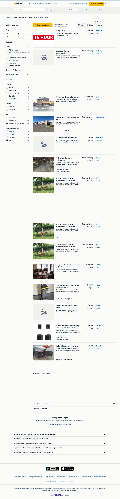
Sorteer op (98, 22)
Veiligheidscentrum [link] (51, 3)
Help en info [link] (32, 3)
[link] (21, 4)
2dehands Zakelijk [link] (20, 477)
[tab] (81, 25)
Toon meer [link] (9, 79)
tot (19, 33)
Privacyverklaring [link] (73, 477)
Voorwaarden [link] (41, 3)
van (7, 33)
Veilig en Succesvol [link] (35, 477)
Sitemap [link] (71, 482)
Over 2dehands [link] (51, 482)
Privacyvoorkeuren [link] (100, 477)
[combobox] (29, 9)
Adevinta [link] (62, 482)
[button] (77, 3)
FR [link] (105, 3)
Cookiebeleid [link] (86, 477)
